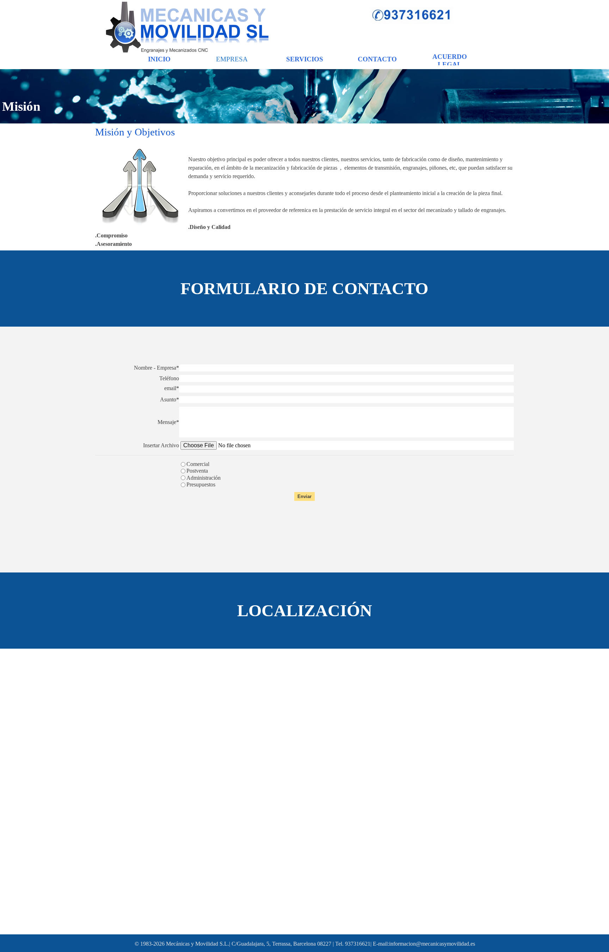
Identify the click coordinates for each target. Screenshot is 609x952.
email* (171, 388)
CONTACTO (377, 59)
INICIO (159, 59)
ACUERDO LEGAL (449, 60)
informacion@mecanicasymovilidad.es (432, 944)
